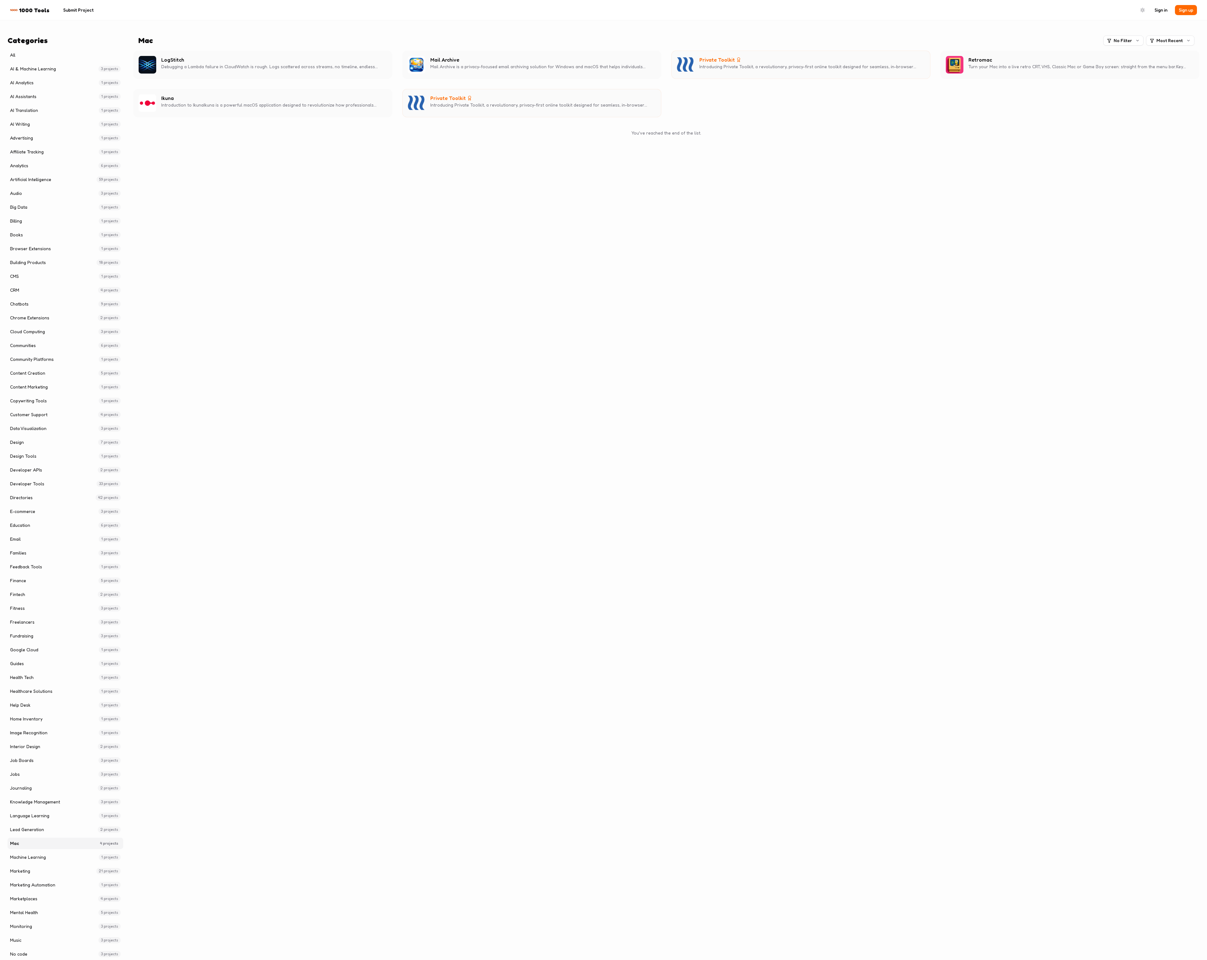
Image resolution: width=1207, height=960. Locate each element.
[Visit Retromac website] (996, 59)
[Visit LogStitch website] (188, 59)
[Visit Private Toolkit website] (745, 59)
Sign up (1186, 10)
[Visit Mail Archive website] (463, 59)
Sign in (1161, 10)
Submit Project (78, 10)
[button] (262, 65)
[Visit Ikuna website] (178, 98)
